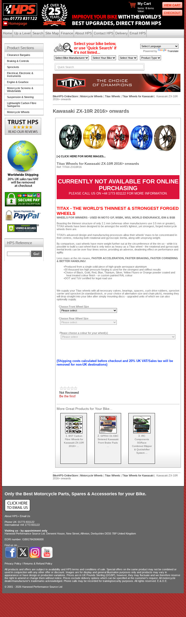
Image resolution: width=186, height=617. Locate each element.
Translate (172, 51)
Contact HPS (103, 33)
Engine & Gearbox (18, 82)
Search (37, 33)
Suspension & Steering (20, 97)
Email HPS (138, 33)
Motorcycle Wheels (91, 96)
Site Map (52, 33)
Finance (67, 33)
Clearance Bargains (18, 54)
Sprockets (13, 67)
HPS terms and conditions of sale (85, 569)
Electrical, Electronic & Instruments (20, 74)
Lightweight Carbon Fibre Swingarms (21, 104)
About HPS (83, 33)
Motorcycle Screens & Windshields (20, 89)
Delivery (121, 33)
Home (7, 33)
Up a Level (22, 33)
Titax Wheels (112, 96)
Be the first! (67, 396)
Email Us (25, 516)
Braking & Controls (18, 61)
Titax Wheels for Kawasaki (138, 96)
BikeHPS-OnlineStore (65, 96)
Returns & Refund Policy (37, 563)
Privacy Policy (13, 563)
